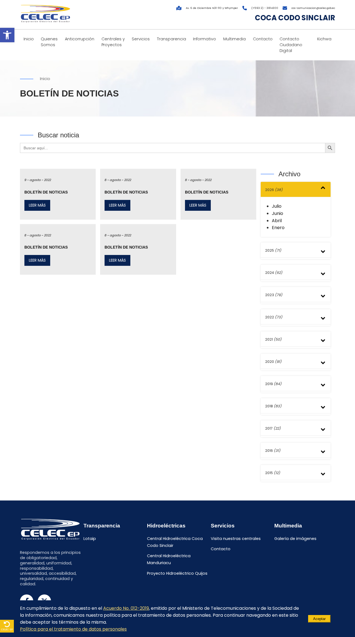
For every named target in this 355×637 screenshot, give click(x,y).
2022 (274, 317)
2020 (273, 361)
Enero (278, 227)
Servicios (141, 39)
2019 (273, 383)
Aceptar (319, 619)
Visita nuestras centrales (236, 538)
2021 (273, 339)
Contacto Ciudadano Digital (291, 44)
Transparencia (171, 39)
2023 (274, 295)
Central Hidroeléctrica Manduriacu (169, 559)
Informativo (204, 39)
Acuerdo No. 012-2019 (126, 608)
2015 (272, 472)
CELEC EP (7, 629)
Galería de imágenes (295, 538)
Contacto (263, 39)
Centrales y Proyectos (113, 42)
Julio (277, 206)
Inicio (29, 39)
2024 (274, 272)
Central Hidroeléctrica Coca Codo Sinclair (175, 542)
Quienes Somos (49, 42)
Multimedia (234, 39)
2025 (273, 250)
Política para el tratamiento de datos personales (73, 629)
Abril (277, 220)
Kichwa (324, 39)
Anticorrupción (79, 39)
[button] (7, 35)
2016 (273, 450)
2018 (273, 406)
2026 (274, 189)
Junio (277, 213)
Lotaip (89, 538)
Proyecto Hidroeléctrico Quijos (177, 573)
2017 (273, 428)
